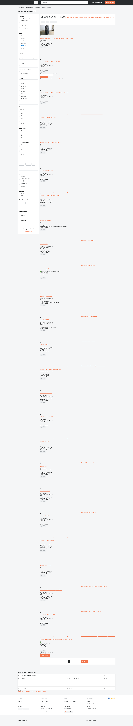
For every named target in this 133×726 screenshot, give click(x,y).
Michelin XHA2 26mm (45, 565)
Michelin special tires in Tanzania (39, 691)
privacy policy (58, 78)
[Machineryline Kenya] (25, 2)
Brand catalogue (44, 710)
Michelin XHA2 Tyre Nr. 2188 (47, 614)
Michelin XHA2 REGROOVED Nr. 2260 (50, 61)
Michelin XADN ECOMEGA (47, 540)
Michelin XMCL (44, 344)
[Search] (42, 2)
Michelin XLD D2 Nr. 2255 (46, 170)
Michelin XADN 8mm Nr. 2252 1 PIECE (50, 195)
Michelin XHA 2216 (45, 491)
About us (20, 701)
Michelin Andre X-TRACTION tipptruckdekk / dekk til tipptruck (56, 639)
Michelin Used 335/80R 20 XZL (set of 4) (50, 369)
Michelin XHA (43, 466)
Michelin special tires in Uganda (25, 691)
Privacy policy (44, 703)
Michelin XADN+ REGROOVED (48, 117)
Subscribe (44, 77)
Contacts (20, 706)
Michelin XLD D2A (44, 320)
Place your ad (45, 655)
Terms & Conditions (45, 701)
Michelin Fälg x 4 (44, 268)
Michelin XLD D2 (44, 441)
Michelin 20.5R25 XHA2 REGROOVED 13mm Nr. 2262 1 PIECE (56, 38)
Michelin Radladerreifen (46, 296)
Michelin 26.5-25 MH (45, 220)
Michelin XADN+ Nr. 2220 (46, 416)
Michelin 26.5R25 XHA (46, 393)
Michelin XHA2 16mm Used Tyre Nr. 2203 (51, 590)
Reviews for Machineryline (46, 708)
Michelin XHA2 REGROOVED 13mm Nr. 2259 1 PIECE (54, 92)
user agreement (66, 78)
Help (19, 703)
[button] (41, 47)
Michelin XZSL (44, 244)
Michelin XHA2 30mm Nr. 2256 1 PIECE (50, 142)
